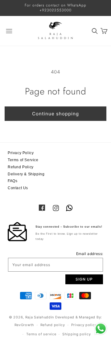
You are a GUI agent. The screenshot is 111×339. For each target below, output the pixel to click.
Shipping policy (76, 334)
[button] (94, 30)
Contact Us (18, 188)
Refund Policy (21, 167)
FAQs (12, 181)
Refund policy (52, 325)
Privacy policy (84, 325)
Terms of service (41, 334)
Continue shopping (55, 114)
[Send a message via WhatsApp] (100, 328)
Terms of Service (23, 160)
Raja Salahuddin (39, 317)
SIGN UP (84, 279)
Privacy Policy (21, 153)
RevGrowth (24, 325)
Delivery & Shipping (26, 174)
